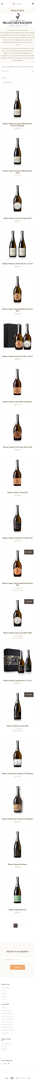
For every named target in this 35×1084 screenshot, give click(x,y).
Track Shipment (5, 987)
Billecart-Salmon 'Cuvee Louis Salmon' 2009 (17, 633)
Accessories (5, 1033)
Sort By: (3, 78)
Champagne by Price (7, 1024)
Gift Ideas (4, 1007)
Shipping (3, 993)
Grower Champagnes (7, 1016)
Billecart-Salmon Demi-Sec (17, 910)
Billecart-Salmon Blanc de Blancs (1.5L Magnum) (17, 773)
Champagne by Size (6, 1027)
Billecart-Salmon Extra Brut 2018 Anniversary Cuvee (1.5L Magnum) (17, 124)
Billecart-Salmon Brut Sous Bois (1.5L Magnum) (17, 819)
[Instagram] (8, 1064)
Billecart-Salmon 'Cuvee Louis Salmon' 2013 (18, 218)
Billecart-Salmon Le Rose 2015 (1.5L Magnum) (17, 402)
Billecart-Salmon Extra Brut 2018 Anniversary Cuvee (17, 172)
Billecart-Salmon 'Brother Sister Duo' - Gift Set (17, 356)
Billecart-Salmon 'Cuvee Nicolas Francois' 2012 (18, 538)
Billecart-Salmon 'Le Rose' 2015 (17, 492)
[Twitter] (5, 1064)
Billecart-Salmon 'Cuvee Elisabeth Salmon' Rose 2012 (17, 584)
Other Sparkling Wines (7, 1019)
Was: (14, 588)
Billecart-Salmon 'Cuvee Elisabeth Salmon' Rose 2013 (17, 310)
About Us (4, 996)
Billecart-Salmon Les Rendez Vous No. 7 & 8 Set (17, 263)
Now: (14, 590)
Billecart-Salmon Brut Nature (17, 864)
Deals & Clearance (6, 1010)
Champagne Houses (7, 1013)
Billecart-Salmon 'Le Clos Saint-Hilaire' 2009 (17, 447)
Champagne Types (6, 1021)
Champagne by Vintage (7, 1030)
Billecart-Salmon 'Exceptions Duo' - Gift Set (18, 680)
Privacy (3, 999)
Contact (3, 990)
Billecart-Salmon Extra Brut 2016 (17, 726)
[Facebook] (1, 1064)
